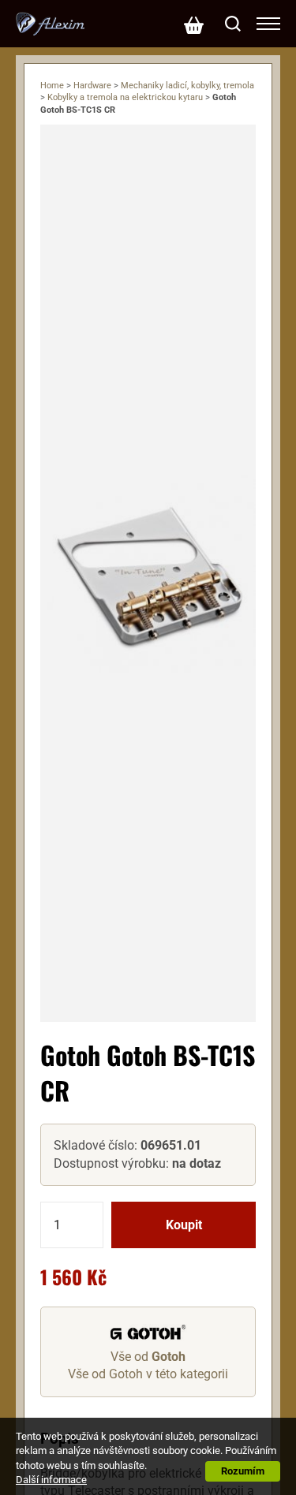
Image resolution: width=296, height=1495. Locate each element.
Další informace (51, 1480)
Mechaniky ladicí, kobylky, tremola (187, 85)
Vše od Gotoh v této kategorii (148, 1373)
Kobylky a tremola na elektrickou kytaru (125, 97)
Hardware (92, 85)
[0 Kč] (193, 23)
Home (52, 85)
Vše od (148, 1356)
